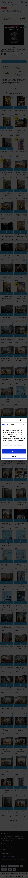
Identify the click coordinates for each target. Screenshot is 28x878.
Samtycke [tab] (5, 424)
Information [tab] (14, 424)
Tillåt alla (14, 451)
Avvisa (14, 456)
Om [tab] (23, 424)
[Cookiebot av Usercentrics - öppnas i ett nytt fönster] (19, 420)
